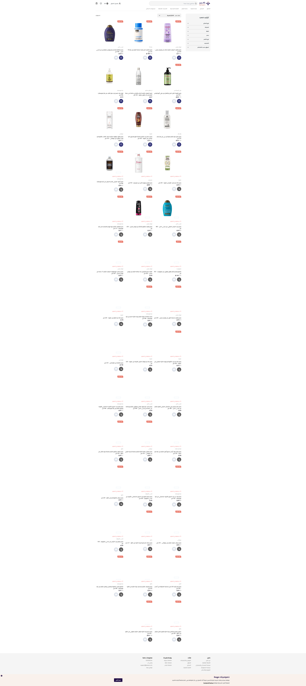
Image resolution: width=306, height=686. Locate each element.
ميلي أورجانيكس (177, 90)
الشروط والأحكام (206, 670)
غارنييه (150, 133)
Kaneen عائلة (168, 663)
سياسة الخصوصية (208, 683)
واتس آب (149, 663)
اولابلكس (121, 360)
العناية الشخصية (174, 8)
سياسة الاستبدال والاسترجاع (203, 665)
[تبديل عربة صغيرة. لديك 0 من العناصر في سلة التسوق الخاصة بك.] (97, 3)
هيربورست (178, 268)
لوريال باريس (178, 47)
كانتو (122, 448)
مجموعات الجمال (150, 8)
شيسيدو (150, 180)
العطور (208, 8)
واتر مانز (179, 133)
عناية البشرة (194, 8)
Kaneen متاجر (168, 665)
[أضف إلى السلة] (179, 58)
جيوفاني (121, 133)
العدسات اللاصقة (162, 8)
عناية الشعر (185, 8)
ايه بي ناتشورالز (149, 493)
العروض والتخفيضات (185, 660)
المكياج (202, 8)
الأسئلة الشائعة (206, 663)
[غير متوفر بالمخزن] (179, 189)
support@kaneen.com (146, 665)
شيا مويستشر (120, 90)
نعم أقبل (118, 680)
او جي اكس (120, 47)
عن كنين (208, 660)
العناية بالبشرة (187, 668)
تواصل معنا (149, 668)
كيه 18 (150, 47)
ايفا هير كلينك (178, 448)
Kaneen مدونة (168, 660)
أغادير (180, 583)
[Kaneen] (204, 3)
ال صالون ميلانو (148, 90)
